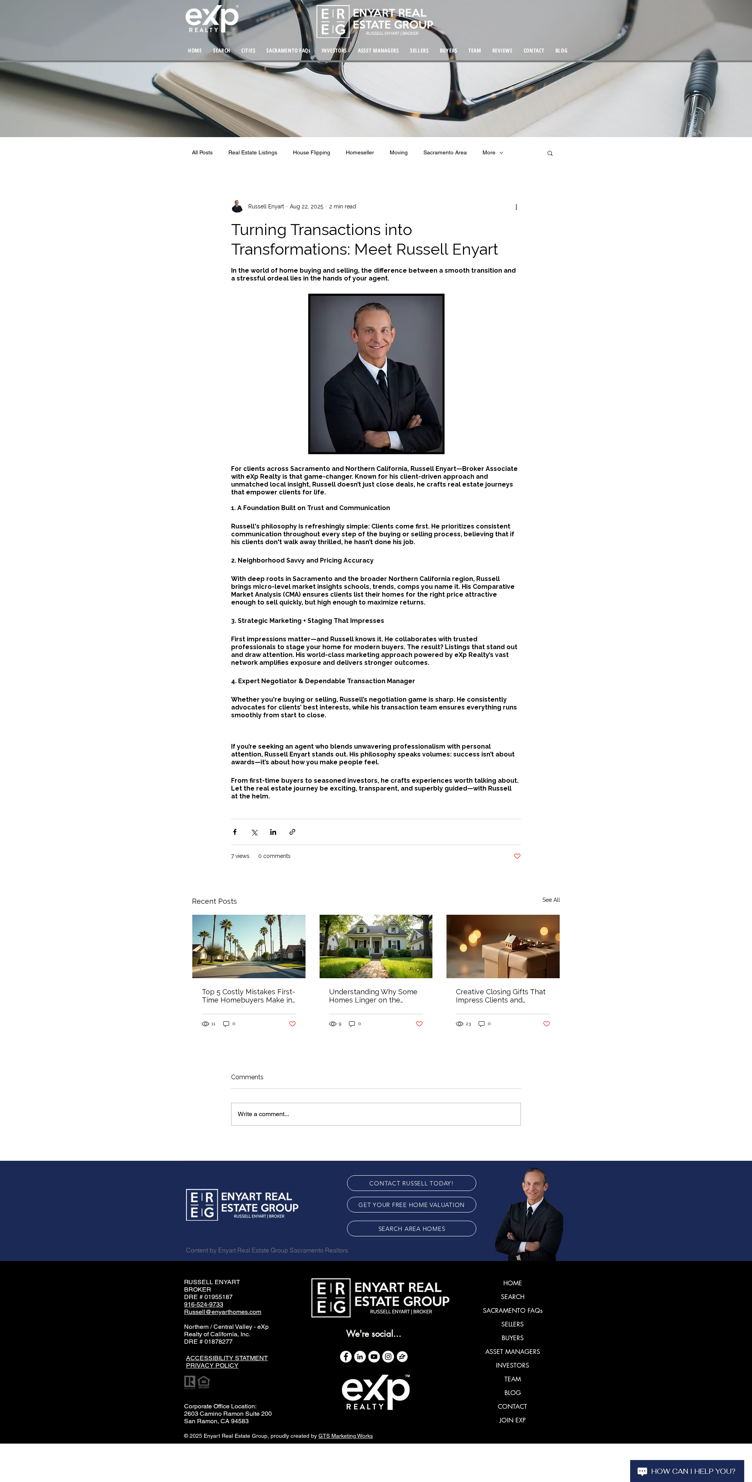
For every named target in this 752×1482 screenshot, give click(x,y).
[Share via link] (292, 832)
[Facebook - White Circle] (346, 1357)
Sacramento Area (445, 152)
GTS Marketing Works (345, 1436)
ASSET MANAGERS (512, 1352)
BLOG (512, 1393)
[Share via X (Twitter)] (254, 832)
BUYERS (513, 1338)
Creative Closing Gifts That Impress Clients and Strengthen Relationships (501, 996)
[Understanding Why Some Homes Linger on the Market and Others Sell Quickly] (376, 946)
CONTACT (512, 1406)
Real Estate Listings (252, 152)
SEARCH (512, 1297)
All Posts (202, 152)
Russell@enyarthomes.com (222, 1312)
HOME (512, 1283)
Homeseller (360, 152)
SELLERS (512, 1324)
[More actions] (516, 206)
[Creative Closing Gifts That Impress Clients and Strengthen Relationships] (503, 946)
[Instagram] (388, 1357)
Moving (399, 152)
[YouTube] (374, 1357)
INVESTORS (512, 1365)
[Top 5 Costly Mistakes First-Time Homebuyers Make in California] (249, 946)
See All (551, 900)
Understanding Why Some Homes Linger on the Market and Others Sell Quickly (373, 996)
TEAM (512, 1379)
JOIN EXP (512, 1420)
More (489, 152)
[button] (248, 50)
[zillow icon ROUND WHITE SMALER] (402, 1357)
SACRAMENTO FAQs (512, 1310)
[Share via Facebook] (235, 832)
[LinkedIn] (360, 1357)
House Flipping (311, 152)
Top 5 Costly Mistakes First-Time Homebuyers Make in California (248, 996)
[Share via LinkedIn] (273, 832)
